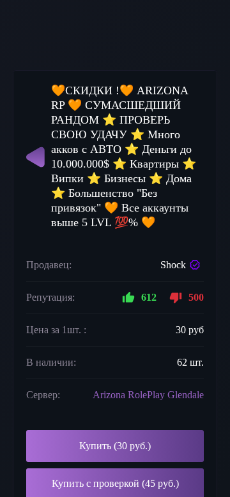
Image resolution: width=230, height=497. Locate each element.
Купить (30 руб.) (115, 445)
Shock (173, 264)
